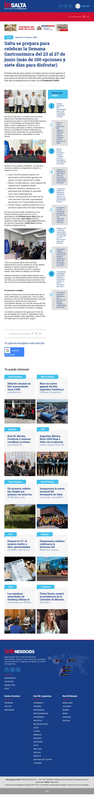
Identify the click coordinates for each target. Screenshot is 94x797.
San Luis (37, 752)
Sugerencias (10, 678)
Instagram (9, 710)
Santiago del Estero (42, 759)
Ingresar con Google (12, 352)
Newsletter (9, 685)
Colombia (67, 706)
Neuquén (37, 738)
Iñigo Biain (55, 782)
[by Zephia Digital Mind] (47, 791)
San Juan (37, 749)
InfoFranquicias (40, 713)
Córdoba (37, 706)
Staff (6, 689)
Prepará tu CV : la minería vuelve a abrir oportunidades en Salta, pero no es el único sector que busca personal (61, 236)
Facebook (8, 703)
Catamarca (38, 703)
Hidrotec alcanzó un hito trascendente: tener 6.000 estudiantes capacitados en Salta (61, 110)
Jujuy (36, 728)
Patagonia (38, 742)
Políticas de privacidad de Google (54, 785)
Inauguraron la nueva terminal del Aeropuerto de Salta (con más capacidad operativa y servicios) (61, 215)
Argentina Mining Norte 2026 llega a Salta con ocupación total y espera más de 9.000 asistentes (61, 176)
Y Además (45, 586)
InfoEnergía (38, 710)
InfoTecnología (40, 724)
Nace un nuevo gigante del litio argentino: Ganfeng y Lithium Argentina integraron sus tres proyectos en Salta (61, 133)
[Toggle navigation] (88, 16)
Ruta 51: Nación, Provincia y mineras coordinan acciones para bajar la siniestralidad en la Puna (61, 156)
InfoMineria (38, 717)
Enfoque (12, 429)
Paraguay (67, 717)
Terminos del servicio (74, 785)
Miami (65, 713)
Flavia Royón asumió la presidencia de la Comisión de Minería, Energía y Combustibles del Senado (61, 300)
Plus (9, 37)
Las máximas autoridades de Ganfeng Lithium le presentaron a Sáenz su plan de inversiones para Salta (61, 279)
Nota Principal (15, 376)
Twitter (7, 706)
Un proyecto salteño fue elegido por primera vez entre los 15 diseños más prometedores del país (61, 195)
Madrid (66, 710)
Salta (35, 745)
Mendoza (37, 735)
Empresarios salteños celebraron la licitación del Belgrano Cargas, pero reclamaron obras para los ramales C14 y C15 (61, 257)
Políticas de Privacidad (63, 780)
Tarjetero (9, 682)
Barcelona (67, 703)
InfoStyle (37, 721)
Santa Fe (37, 756)
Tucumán (37, 763)
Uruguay (66, 721)
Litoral (36, 731)
